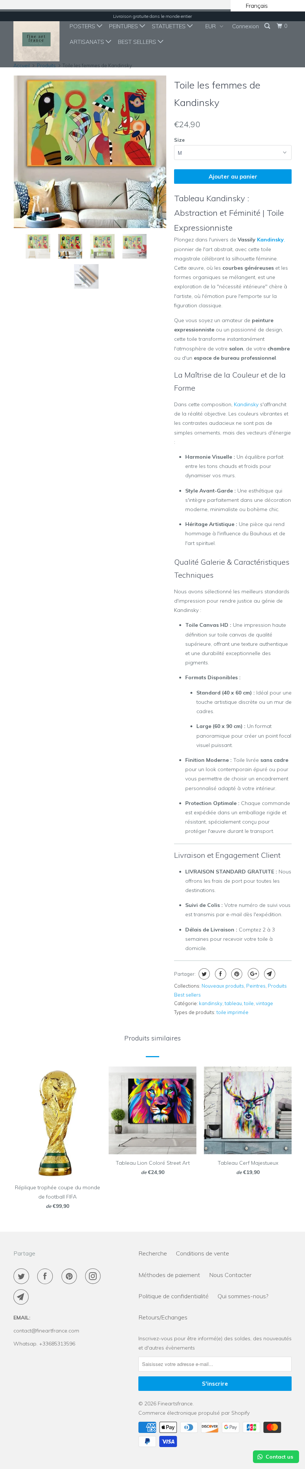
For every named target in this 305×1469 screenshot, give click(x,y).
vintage (264, 1003)
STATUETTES (169, 26)
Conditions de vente (202, 1253)
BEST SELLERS (138, 41)
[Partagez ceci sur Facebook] (219, 973)
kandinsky (210, 1003)
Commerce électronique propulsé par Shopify (194, 1412)
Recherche (152, 1253)
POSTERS (83, 26)
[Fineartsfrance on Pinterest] (70, 1276)
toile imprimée (232, 1012)
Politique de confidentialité (173, 1296)
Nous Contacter (230, 1275)
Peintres (256, 986)
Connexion (245, 26)
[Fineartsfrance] (36, 38)
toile (249, 1003)
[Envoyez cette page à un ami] (268, 973)
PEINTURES (124, 26)
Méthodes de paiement (169, 1275)
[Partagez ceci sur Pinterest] (236, 973)
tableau (233, 1003)
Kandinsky (270, 239)
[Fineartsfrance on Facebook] (46, 1276)
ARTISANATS (88, 41)
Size (179, 140)
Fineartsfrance (175, 1403)
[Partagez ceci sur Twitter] (203, 973)
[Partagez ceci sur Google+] (252, 973)
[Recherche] (268, 26)
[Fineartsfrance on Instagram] (94, 1276)
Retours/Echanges (162, 1317)
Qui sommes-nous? (243, 1296)
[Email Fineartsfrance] (22, 1297)
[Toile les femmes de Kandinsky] (90, 151)
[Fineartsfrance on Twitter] (22, 1276)
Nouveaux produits (223, 986)
